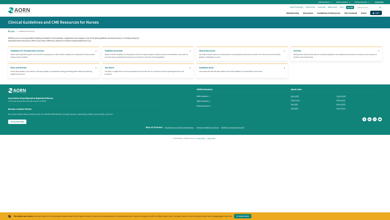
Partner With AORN (17, 122)
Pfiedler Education (361, 2)
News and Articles (18, 67)
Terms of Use (211, 138)
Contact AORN (341, 96)
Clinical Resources (207, 50)
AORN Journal (332, 7)
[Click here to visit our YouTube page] (380, 119)
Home (13, 31)
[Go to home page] (19, 10)
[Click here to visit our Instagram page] (375, 119)
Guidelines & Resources (328, 13)
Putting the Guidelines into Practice (207, 128)
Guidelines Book (206, 67)
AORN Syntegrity (324, 2)
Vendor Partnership (296, 7)
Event (364, 13)
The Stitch (109, 67)
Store (341, 7)
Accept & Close (243, 216)
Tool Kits (297, 50)
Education (308, 13)
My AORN (350, 7)
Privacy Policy (218, 216)
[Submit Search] (380, 7)
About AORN (295, 96)
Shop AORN (294, 108)
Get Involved (350, 13)
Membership (292, 13)
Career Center (340, 108)
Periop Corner (310, 7)
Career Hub (321, 7)
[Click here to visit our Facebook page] (364, 119)
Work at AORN (340, 104)
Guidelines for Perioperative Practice (27, 50)
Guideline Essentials (114, 50)
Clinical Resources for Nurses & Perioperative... (179, 128)
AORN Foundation (342, 2)
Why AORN (294, 104)
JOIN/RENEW (379, 2)
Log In (377, 13)
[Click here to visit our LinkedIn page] (370, 119)
